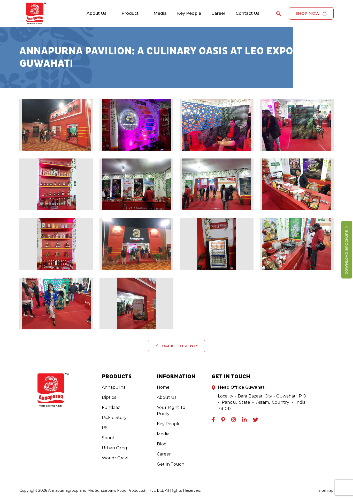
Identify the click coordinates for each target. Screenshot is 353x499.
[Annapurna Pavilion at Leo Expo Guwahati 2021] (56, 125)
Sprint (108, 437)
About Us (96, 13)
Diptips (109, 397)
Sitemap (326, 490)
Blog (162, 444)
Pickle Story (114, 417)
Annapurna (114, 387)
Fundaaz (111, 407)
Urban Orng (114, 447)
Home (163, 387)
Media (160, 13)
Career (218, 13)
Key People (189, 13)
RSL (106, 427)
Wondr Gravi (115, 457)
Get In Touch (170, 464)
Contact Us (247, 13)
